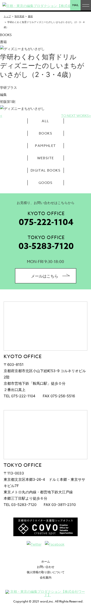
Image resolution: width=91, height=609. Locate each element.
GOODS (45, 182)
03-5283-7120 (46, 246)
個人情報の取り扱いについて (46, 572)
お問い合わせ (45, 567)
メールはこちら (44, 276)
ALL (45, 121)
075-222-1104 (46, 222)
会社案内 (45, 577)
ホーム (45, 561)
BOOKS (45, 133)
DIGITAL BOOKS (45, 170)
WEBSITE (45, 158)
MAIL (75, 5)
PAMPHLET (45, 145)
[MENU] (86, 5)
